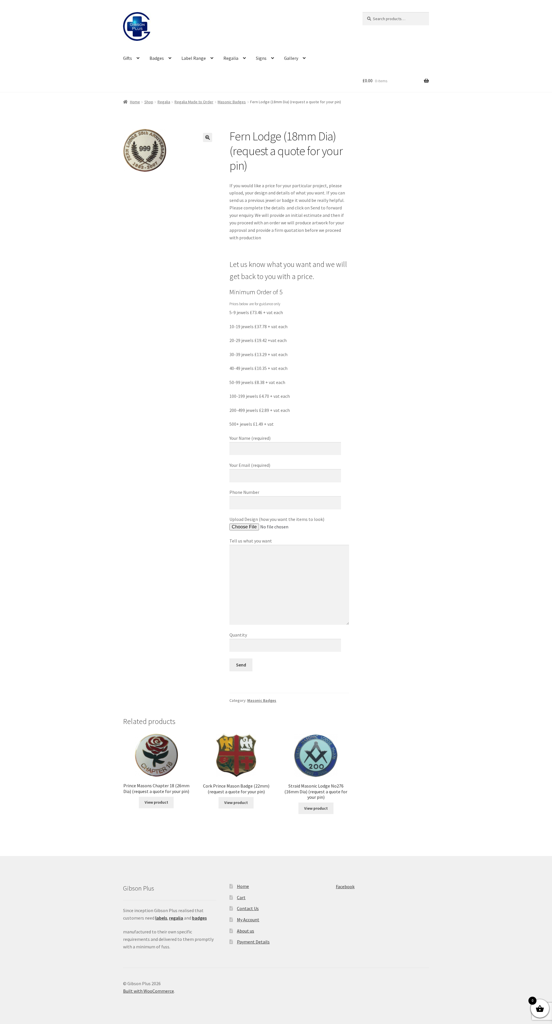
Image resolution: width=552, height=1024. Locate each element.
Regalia (230, 58)
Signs (261, 58)
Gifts (127, 58)
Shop (148, 101)
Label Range (193, 58)
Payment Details (253, 942)
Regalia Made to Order (194, 101)
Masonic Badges (232, 101)
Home (135, 101)
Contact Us (248, 908)
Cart (241, 897)
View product (156, 802)
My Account (248, 919)
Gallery (291, 58)
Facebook (345, 886)
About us (245, 931)
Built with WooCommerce (148, 991)
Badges (157, 58)
